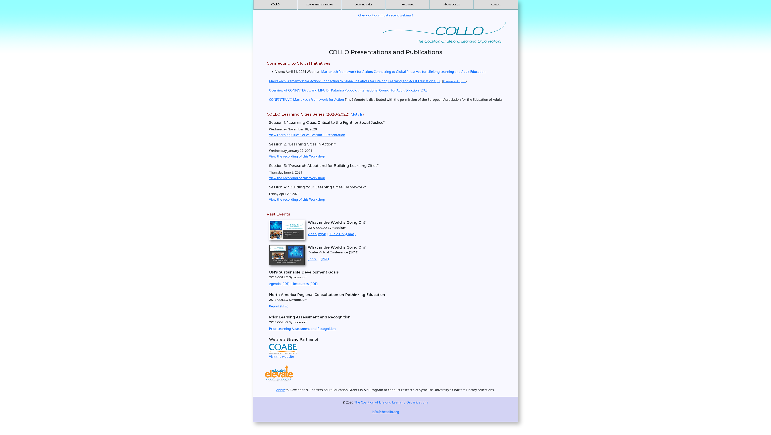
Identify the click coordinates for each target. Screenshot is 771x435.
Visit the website (281, 356)
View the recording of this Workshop (297, 156)
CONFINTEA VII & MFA (319, 4)
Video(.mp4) (317, 234)
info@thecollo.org (385, 412)
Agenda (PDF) (279, 284)
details (357, 114)
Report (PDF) (278, 306)
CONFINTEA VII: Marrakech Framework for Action (306, 99)
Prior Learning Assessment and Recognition (302, 328)
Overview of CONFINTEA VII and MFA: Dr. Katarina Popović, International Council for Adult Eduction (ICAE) (348, 90)
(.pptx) (312, 259)
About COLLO (452, 4)
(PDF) (325, 259)
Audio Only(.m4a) (342, 234)
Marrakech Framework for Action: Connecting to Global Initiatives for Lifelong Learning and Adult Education (403, 71)
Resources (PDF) (305, 284)
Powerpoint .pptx (454, 81)
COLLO (275, 4)
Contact (496, 4)
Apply (280, 390)
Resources (408, 4)
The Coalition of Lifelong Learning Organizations (391, 402)
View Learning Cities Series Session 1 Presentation (307, 135)
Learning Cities (363, 4)
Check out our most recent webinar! (385, 15)
